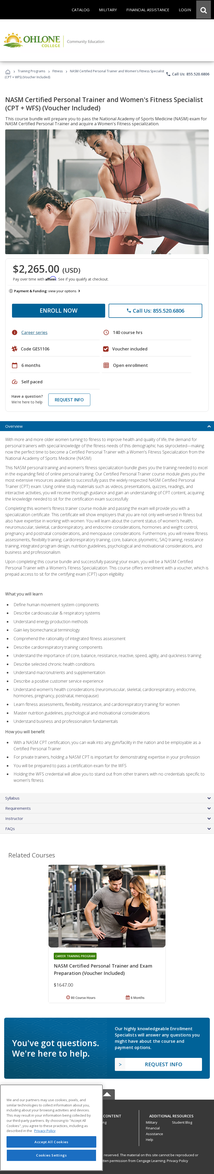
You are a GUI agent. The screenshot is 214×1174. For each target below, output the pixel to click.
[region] (51, 1127)
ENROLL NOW (59, 310)
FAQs (10, 828)
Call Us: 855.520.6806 (187, 74)
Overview (14, 426)
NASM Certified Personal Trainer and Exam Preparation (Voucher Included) (103, 969)
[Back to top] (107, 1114)
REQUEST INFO (69, 400)
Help (149, 1139)
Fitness (57, 71)
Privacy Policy (177, 1160)
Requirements (18, 808)
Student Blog (182, 1122)
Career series (34, 332)
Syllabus (12, 798)
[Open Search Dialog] (203, 10)
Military (151, 1122)
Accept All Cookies (51, 1142)
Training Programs (31, 71)
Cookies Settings (51, 1155)
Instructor (14, 818)
